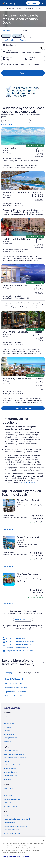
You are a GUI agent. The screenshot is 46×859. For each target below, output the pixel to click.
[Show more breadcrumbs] (3, 9)
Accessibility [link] (8, 803)
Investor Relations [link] (9, 734)
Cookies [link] (6, 792)
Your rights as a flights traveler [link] (13, 833)
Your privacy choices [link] (10, 806)
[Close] (43, 840)
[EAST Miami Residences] (23, 341)
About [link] (5, 716)
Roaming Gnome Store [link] (11, 738)
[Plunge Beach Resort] (23, 511)
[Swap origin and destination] (41, 48)
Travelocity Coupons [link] (10, 772)
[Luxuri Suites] (23, 157)
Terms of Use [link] (8, 795)
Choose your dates (23, 408)
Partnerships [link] (7, 727)
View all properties (23, 619)
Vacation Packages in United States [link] (15, 758)
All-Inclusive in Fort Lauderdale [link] (16, 683)
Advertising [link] (7, 741)
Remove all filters (6, 124)
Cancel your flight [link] (9, 822)
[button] (23, 529)
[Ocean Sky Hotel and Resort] (23, 548)
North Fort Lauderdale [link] (14, 9)
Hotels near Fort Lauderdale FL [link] (16, 687)
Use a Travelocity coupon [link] (12, 830)
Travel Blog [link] (7, 779)
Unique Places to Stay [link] (10, 775)
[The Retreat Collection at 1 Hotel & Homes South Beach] (23, 202)
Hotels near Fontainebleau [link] (14, 696)
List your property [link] (9, 723)
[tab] (6, 30)
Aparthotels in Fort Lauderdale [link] (16, 692)
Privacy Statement (9, 857)
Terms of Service (23, 857)
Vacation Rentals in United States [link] (14, 754)
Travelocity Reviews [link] (10, 768)
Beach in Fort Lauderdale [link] (14, 679)
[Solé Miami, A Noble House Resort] (23, 390)
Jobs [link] (5, 720)
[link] (23, 638)
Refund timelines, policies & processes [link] (15, 826)
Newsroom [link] (7, 730)
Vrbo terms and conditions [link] (12, 799)
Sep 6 (8, 59)
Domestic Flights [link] (9, 761)
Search (23, 73)
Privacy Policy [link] (8, 788)
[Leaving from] (23, 45)
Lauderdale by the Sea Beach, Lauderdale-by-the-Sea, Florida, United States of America (25, 53)
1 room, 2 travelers (8, 40)
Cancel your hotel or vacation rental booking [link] (17, 819)
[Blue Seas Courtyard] (23, 585)
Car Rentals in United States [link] (12, 765)
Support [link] (6, 815)
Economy (23, 40)
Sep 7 (31, 59)
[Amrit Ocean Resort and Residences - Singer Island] (23, 295)
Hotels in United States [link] (11, 750)
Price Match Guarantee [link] (27, 483)
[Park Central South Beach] (23, 248)
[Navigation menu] (42, 3)
